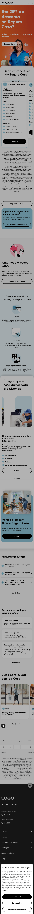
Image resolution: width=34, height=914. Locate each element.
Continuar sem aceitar (17, 909)
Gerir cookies (17, 903)
